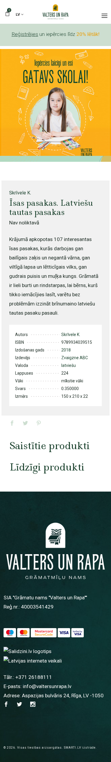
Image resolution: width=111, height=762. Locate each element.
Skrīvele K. (20, 193)
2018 (66, 350)
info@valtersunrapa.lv (47, 686)
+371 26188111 (33, 677)
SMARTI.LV (72, 747)
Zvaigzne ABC (74, 357)
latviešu (68, 365)
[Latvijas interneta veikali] (33, 660)
